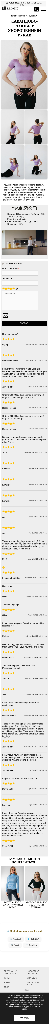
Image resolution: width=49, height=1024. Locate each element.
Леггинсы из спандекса (10, 972)
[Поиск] (36, 9)
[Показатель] (43, 9)
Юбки (7, 982)
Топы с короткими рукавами (24, 16)
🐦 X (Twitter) (33, 939)
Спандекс (32, 978)
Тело (6, 987)
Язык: (27, 990)
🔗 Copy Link (31, 945)
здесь (24, 1009)
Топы (7, 978)
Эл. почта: (7, 278)
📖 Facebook (15, 939)
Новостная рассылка (33, 972)
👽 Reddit (15, 945)
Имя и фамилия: (11, 268)
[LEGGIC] (10, 8)
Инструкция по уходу (35, 983)
